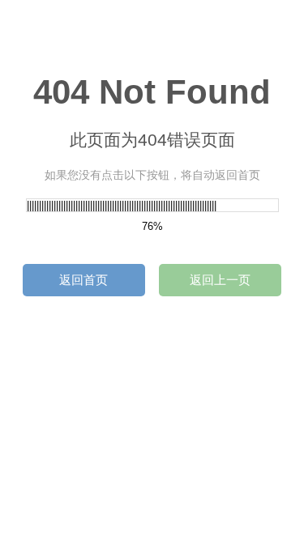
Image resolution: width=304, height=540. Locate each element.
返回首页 (83, 280)
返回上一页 (220, 280)
